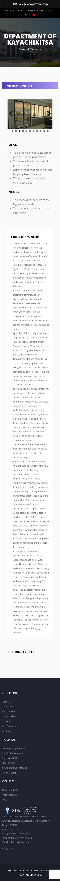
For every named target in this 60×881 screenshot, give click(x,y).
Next (48, 114)
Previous (12, 114)
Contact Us (7, 731)
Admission (7, 706)
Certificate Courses (11, 726)
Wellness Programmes (13, 748)
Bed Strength (8, 762)
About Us (7, 701)
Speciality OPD (9, 758)
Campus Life (8, 711)
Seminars (7, 721)
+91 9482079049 (13, 10)
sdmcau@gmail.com (41, 10)
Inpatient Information (13, 753)
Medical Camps (10, 772)
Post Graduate (9, 794)
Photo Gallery (9, 716)
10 (44, 131)
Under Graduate (10, 789)
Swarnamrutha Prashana (14, 767)
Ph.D (4, 799)
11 (48, 131)
